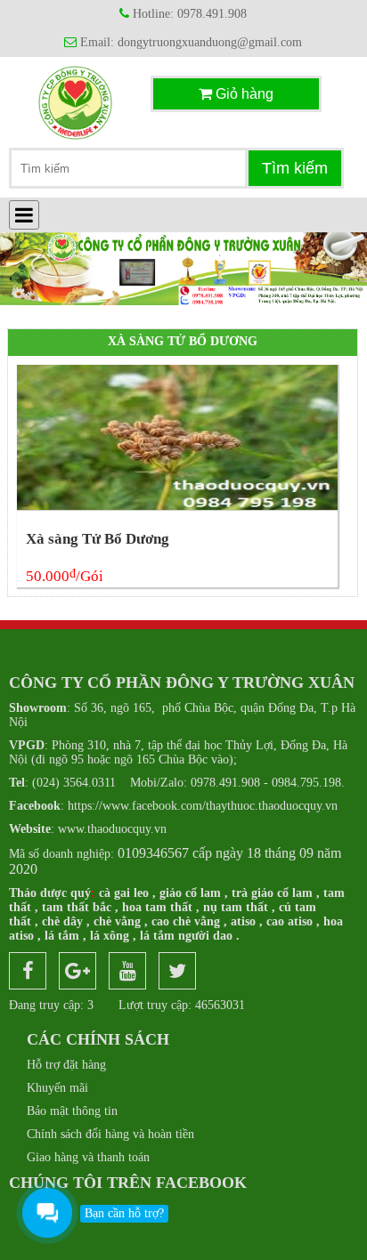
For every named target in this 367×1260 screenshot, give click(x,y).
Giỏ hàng (242, 93)
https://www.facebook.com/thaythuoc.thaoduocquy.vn (173, 805)
